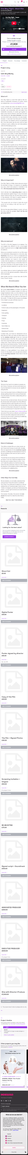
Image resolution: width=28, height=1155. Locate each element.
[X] (3, 1101)
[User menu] (24, 2)
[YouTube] (6, 1101)
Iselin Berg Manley (7, 10)
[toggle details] (24, 1086)
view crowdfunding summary (14, 54)
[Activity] (21, 1)
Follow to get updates (9, 1034)
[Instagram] (8, 1101)
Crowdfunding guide (20, 1023)
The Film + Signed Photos (12, 738)
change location (21, 5)
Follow (14, 49)
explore (10, 1047)
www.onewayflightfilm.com (17, 103)
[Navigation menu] (26, 1)
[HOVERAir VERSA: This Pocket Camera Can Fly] (13, 1062)
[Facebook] (1, 1101)
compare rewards (9, 536)
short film (9, 86)
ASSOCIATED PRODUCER (11, 907)
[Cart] (18, 2)
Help (12, 1023)
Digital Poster (7, 612)
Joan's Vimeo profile (20, 411)
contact (8, 75)
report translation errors (12, 1110)
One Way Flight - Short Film (12, 9)
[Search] (15, 2)
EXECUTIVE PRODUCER (11, 948)
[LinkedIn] (10, 1101)
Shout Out (6, 571)
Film (2, 80)
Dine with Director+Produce (13, 992)
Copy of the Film (8, 697)
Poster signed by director (12, 653)
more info (3, 75)
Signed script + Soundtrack (13, 866)
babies (3, 86)
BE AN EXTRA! (7, 825)
